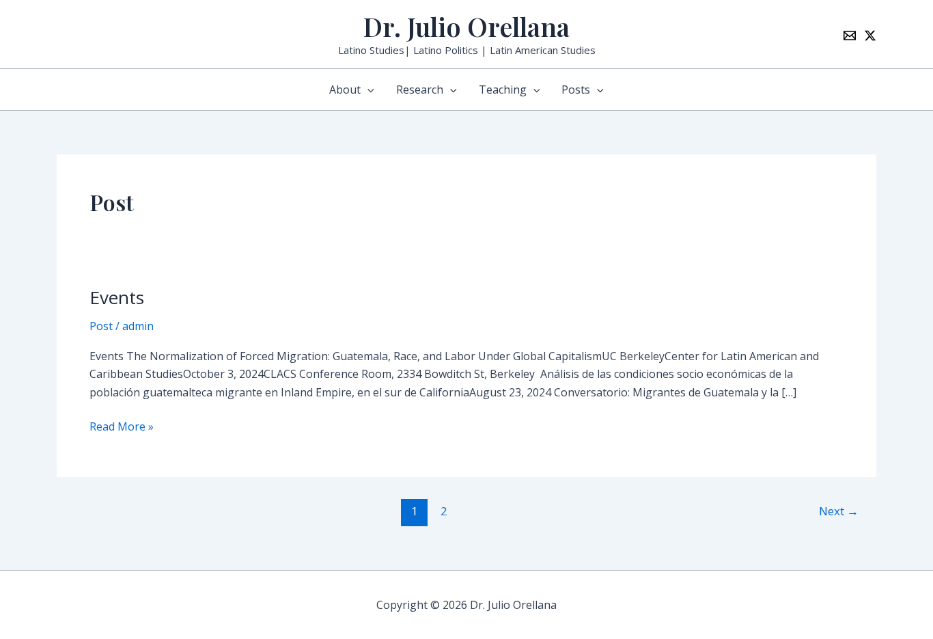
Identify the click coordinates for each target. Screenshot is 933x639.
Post (101, 326)
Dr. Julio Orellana (466, 26)
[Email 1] (850, 35)
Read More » (121, 426)
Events (116, 297)
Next (839, 511)
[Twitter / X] (870, 35)
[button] (367, 89)
